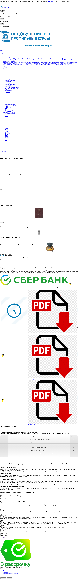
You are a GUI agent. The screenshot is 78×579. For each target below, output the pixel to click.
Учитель (50, 64)
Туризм (44, 64)
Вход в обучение (6, 67)
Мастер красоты (74, 62)
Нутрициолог (34, 63)
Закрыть (2, 11)
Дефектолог (49, 62)
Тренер (43, 60)
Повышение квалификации (8, 57)
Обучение (4, 537)
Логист (61, 58)
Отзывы (4, 65)
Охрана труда (12, 59)
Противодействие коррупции (8, 60)
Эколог (68, 64)
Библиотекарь (15, 58)
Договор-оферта (5, 572)
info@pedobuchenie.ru (4, 53)
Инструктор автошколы (45, 58)
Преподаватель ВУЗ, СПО (61, 59)
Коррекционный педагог (54, 58)
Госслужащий (36, 62)
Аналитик (15, 62)
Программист (68, 59)
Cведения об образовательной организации (10, 573)
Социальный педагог (29, 60)
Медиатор (18, 63)
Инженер (39, 58)
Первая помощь (50, 59)
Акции (4, 66)
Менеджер (4, 59)
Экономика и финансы (67, 60)
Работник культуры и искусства (19, 60)
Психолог (19, 64)
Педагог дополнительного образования (26, 59)
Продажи (72, 59)
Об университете (6, 54)
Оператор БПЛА (40, 63)
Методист (26, 63)
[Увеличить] (39, 231)
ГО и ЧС (28, 58)
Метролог (8, 59)
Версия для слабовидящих (7, 7)
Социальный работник (37, 60)
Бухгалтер (20, 58)
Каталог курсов (5, 56)
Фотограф (64, 64)
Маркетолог (69, 62)
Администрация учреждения (8, 58)
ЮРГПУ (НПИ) (50, 1)
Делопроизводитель (34, 58)
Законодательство (6, 55)
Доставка (4, 570)
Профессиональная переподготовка (9, 61)
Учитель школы (60, 60)
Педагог (16, 59)
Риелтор (22, 64)
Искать (2, 222)
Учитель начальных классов (52, 60)
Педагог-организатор (37, 59)
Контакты (4, 68)
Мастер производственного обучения (69, 58)
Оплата (4, 571)
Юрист (73, 60)
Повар (55, 59)
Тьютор (45, 60)
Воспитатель (24, 58)
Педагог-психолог (44, 59)
